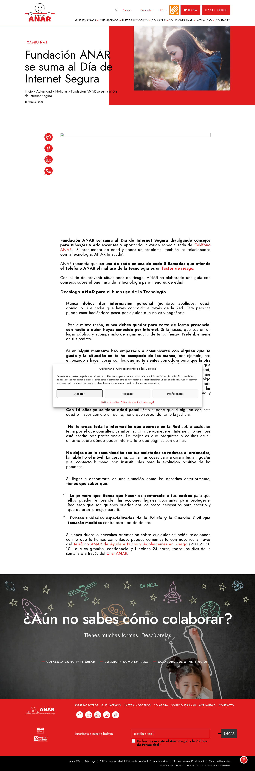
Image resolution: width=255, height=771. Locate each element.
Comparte (145, 10)
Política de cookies (110, 402)
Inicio (29, 91)
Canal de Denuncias (219, 761)
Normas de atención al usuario (189, 761)
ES (161, 10)
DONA (192, 10)
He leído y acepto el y (172, 743)
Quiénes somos (85, 20)
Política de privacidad (131, 402)
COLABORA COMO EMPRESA (126, 662)
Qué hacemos (109, 20)
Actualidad (204, 20)
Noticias (61, 91)
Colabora (158, 20)
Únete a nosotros (135, 20)
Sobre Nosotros (86, 705)
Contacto (223, 20)
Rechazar (127, 394)
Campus (127, 10)
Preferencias (175, 394)
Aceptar (79, 394)
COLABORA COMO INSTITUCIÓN (183, 662)
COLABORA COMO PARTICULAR (70, 662)
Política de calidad (159, 761)
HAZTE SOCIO (216, 10)
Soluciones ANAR (180, 20)
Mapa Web (75, 761)
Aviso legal (148, 402)
